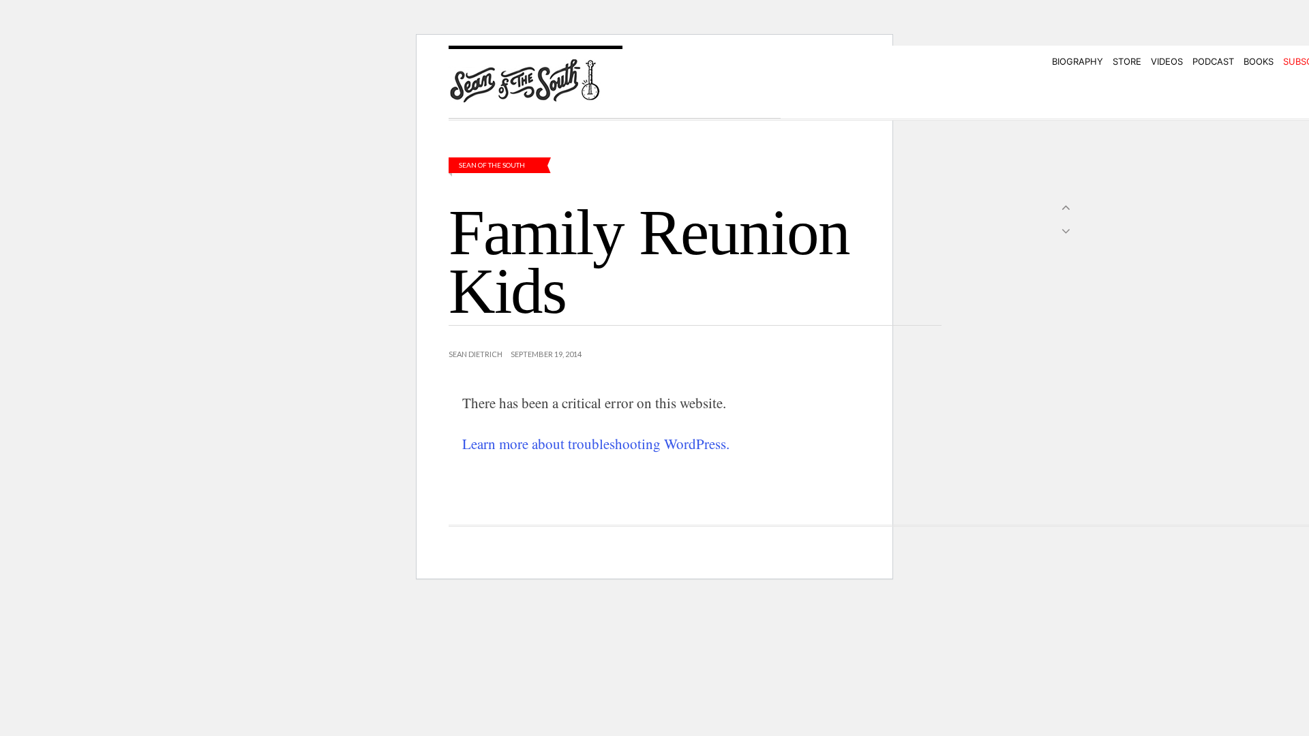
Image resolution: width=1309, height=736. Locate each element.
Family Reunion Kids (649, 261)
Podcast (1213, 61)
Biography (1077, 61)
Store (1127, 61)
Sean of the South (492, 165)
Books (1259, 61)
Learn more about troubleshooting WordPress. (595, 443)
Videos (1167, 61)
